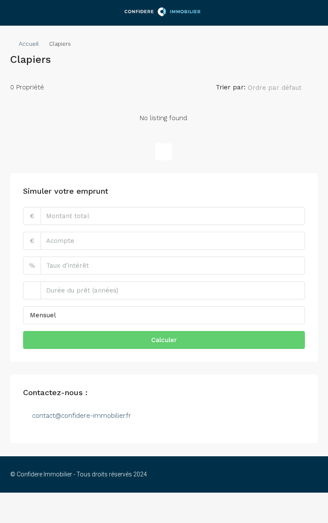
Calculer (164, 340)
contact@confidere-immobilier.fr (81, 416)
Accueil (29, 44)
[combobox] (281, 88)
